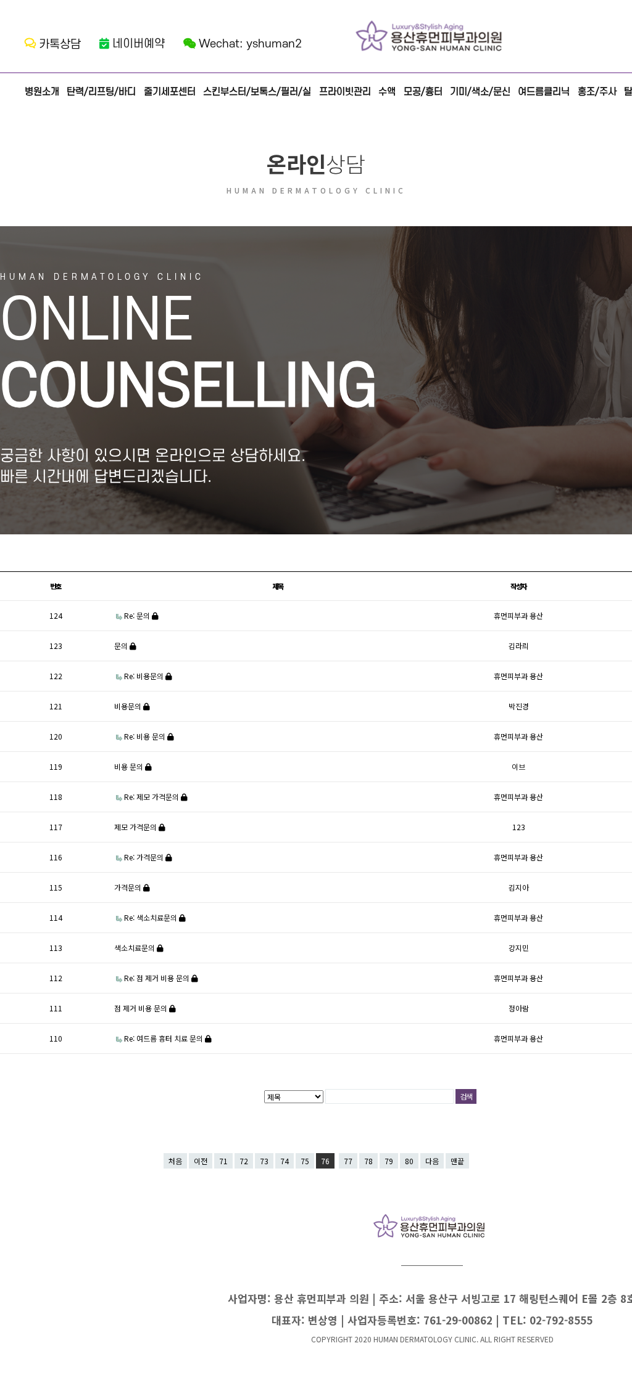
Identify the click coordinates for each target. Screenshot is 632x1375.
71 (223, 1161)
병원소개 (42, 91)
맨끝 (457, 1161)
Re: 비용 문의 (145, 736)
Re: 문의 (138, 615)
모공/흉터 (423, 91)
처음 (175, 1161)
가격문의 (128, 887)
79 (389, 1161)
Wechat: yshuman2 (250, 44)
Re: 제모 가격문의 (152, 796)
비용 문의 (129, 766)
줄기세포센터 (170, 91)
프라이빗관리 (345, 91)
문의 (122, 645)
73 (264, 1161)
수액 (387, 91)
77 (348, 1161)
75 (305, 1161)
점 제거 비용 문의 (141, 1008)
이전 (200, 1161)
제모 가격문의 (136, 827)
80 (409, 1161)
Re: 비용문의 (144, 676)
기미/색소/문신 (480, 91)
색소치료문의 (135, 947)
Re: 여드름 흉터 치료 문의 (164, 1038)
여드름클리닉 (544, 91)
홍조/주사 (597, 91)
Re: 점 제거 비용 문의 (157, 978)
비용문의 (128, 706)
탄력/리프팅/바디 (101, 91)
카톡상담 (60, 44)
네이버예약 (138, 44)
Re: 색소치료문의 (151, 917)
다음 (432, 1161)
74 (284, 1161)
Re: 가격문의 (144, 857)
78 (368, 1161)
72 (243, 1161)
